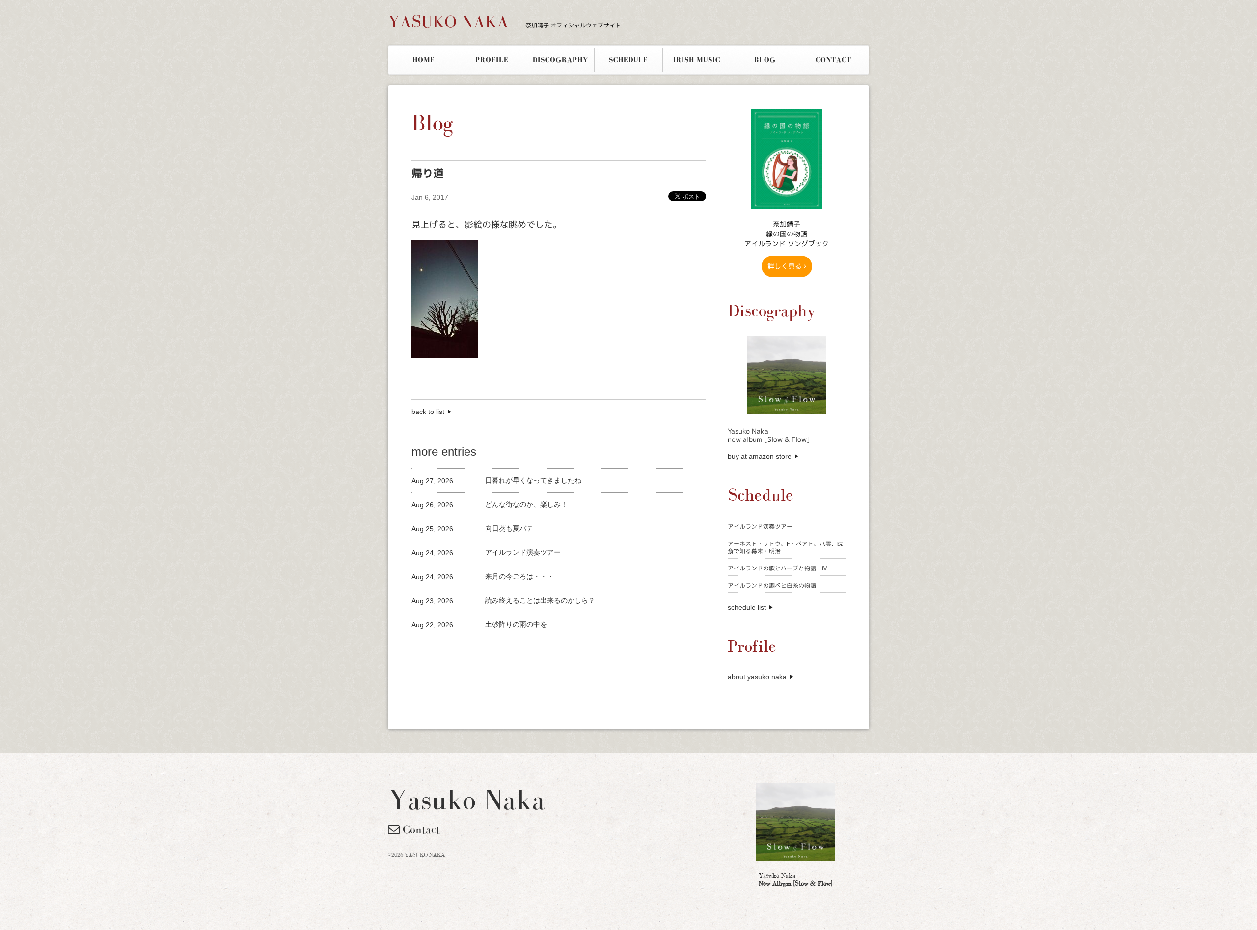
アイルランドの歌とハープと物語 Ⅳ (777, 568)
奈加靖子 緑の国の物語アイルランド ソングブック (786, 233)
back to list (427, 411)
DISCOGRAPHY (560, 60)
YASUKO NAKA (504, 21)
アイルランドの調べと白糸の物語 (772, 585)
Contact (420, 829)
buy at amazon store (760, 456)
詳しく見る (785, 266)
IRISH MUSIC (696, 60)
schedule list (747, 607)
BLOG (765, 60)
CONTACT (833, 60)
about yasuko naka (757, 677)
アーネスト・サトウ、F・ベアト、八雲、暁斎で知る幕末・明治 (785, 548)
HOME (423, 60)
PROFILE (492, 60)
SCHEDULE (628, 60)
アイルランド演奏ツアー (760, 526)
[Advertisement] (526, 653)
